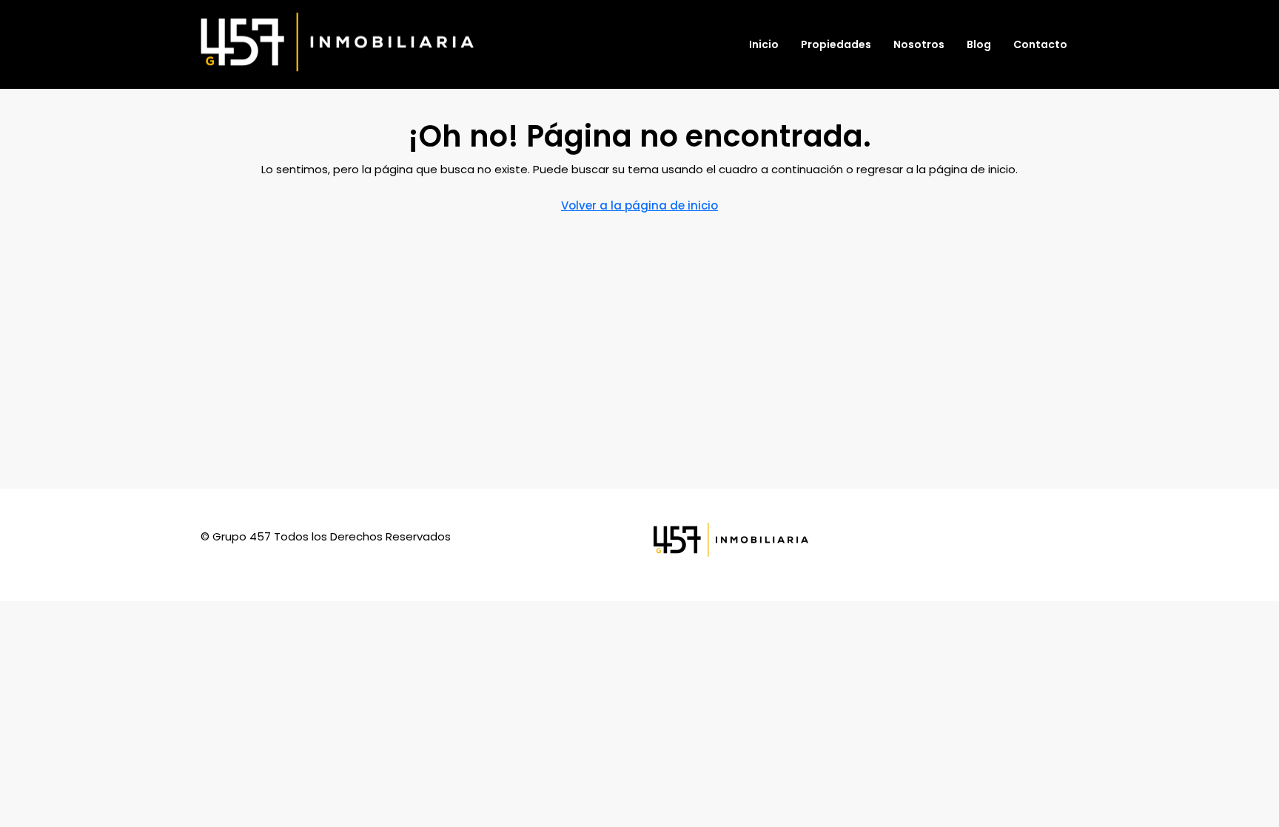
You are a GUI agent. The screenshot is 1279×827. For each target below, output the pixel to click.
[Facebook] (1038, 545)
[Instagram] (1065, 545)
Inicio (764, 44)
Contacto (1040, 44)
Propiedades (836, 44)
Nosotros (918, 44)
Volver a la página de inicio (639, 205)
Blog (979, 44)
